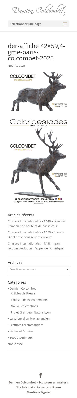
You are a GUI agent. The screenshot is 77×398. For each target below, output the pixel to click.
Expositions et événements (29, 300)
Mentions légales (39, 392)
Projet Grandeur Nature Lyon (31, 312)
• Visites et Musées (20, 331)
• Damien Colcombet (22, 288)
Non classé (15, 344)
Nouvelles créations (24, 306)
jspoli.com (53, 387)
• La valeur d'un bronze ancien (29, 318)
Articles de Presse (23, 293)
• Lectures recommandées (26, 325)
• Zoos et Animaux (20, 337)
